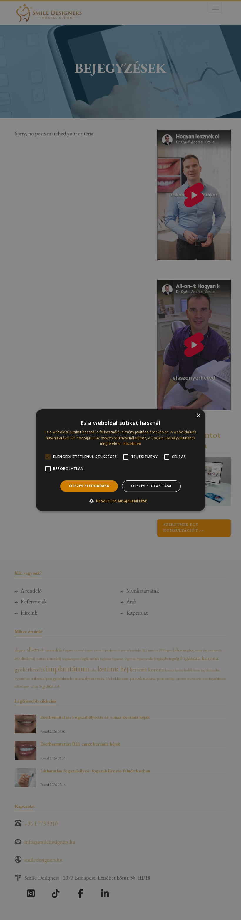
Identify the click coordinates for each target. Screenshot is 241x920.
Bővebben (132, 443)
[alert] (120, 460)
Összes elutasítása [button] (151, 485)
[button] (121, 501)
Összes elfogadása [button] (89, 485)
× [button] (198, 415)
